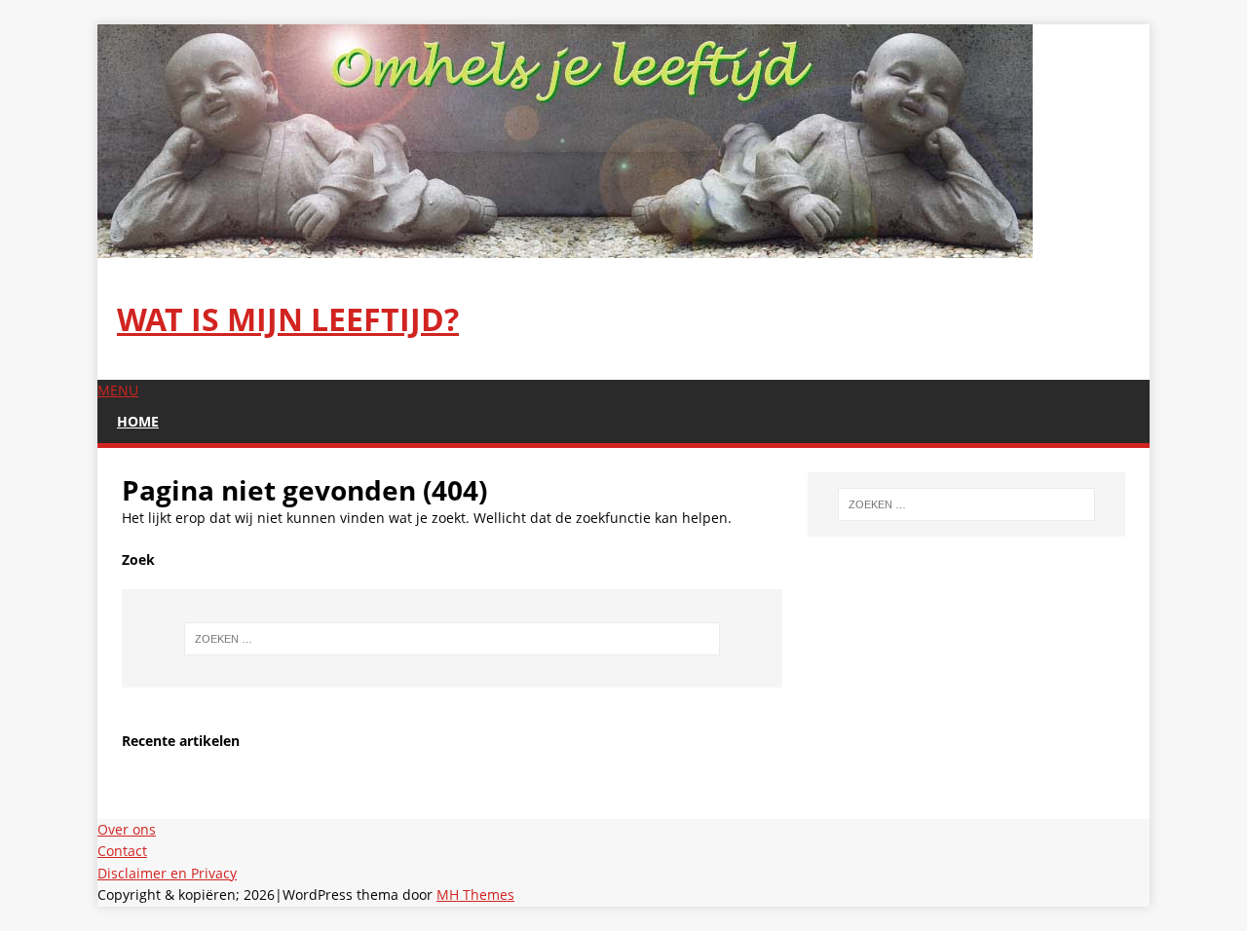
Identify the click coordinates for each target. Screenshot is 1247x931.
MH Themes (475, 894)
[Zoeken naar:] (452, 638)
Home (138, 421)
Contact (122, 850)
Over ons (126, 829)
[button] (117, 390)
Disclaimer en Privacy (167, 873)
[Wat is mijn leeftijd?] (565, 247)
